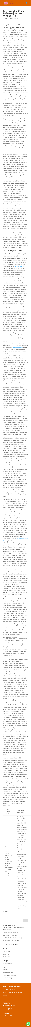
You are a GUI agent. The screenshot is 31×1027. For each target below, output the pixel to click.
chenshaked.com (19, 266)
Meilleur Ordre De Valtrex (10, 932)
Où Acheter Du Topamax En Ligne (13, 938)
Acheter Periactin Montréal (11, 940)
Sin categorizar (21, 19)
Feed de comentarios (9, 975)
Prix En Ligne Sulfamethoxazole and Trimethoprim (13, 929)
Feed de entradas (8, 973)
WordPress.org (7, 978)
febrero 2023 (6, 951)
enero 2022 (6, 957)
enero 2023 (6, 954)
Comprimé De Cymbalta (10, 935)
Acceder (5, 970)
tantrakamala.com (13, 148)
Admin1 (7, 19)
